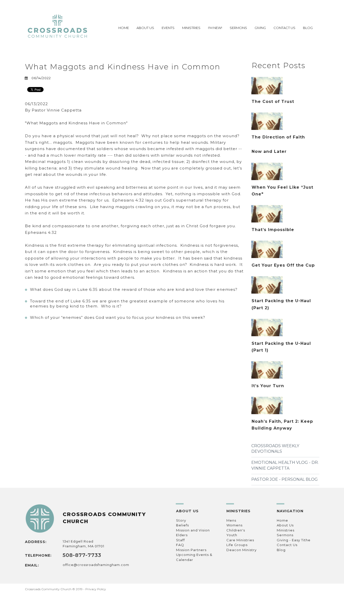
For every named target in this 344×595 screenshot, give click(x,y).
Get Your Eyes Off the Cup (283, 265)
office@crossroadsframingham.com (96, 565)
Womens (234, 525)
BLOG (308, 28)
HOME (123, 28)
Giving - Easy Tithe (294, 540)
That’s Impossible (273, 229)
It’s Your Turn (268, 385)
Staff (180, 540)
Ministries (285, 530)
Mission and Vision (193, 530)
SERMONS (238, 28)
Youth (231, 535)
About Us (285, 525)
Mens (231, 520)
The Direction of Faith (278, 137)
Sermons (285, 535)
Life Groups (237, 545)
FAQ (180, 545)
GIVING (260, 28)
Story (181, 520)
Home (282, 520)
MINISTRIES (191, 28)
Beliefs (182, 525)
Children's (235, 530)
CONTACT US (284, 28)
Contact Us (287, 545)
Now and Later (269, 151)
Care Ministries (240, 540)
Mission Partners (191, 550)
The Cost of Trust (273, 101)
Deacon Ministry (241, 550)
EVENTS (168, 28)
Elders (182, 535)
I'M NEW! (215, 28)
